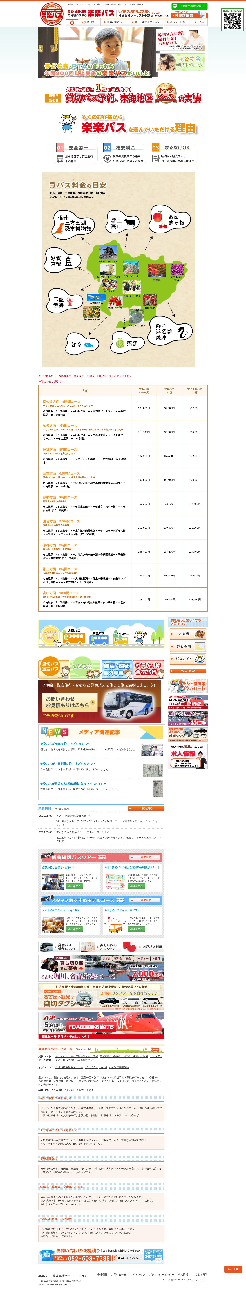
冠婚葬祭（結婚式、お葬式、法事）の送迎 (124, 1056)
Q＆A (201, 22)
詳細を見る (74, 886)
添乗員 (103, 1067)
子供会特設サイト (180, 62)
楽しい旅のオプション (147, 22)
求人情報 (183, 1274)
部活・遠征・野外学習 (117, 663)
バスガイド (91, 1067)
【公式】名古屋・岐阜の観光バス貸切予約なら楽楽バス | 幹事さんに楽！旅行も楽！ (52, 14)
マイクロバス (119, 633)
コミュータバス (138, 633)
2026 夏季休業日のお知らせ (73, 815)
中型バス (99, 633)
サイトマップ (137, 1274)
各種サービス (177, 22)
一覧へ (146, 808)
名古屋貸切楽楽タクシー (188, 734)
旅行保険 (188, 646)
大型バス (72, 633)
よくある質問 (200, 1274)
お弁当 (188, 634)
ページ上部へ (233, 1269)
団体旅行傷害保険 (119, 1067)
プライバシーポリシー (161, 1274)
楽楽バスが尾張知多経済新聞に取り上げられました (73, 783)
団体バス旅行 (114, 22)
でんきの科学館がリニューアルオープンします (82, 832)
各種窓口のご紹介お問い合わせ (189, 14)
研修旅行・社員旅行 (149, 663)
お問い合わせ (118, 1274)
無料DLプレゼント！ (188, 686)
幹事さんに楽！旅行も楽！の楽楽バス (180, 40)
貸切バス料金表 (59, 947)
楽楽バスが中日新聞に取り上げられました (67, 763)
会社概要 (102, 1274)
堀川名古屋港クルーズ (188, 718)
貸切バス (89, 22)
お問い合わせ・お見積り (101, 1255)
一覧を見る (144, 857)
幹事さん (54, 663)
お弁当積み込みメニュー (69, 1067)
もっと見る (188, 671)
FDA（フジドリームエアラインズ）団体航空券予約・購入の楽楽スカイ (101, 1025)
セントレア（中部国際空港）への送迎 (76, 1056)
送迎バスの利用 (143, 947)
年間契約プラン (86, 1060)
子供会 (85, 663)
